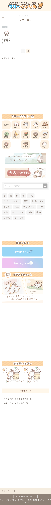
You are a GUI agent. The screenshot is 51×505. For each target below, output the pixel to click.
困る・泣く (38, 201)
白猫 (30, 212)
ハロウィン (29, 206)
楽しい (6, 206)
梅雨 (30, 195)
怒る (16, 206)
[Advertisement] (25, 84)
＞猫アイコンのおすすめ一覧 (16, 403)
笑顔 (26, 201)
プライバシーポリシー (23, 496)
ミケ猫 (6, 217)
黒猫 (38, 212)
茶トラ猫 (19, 217)
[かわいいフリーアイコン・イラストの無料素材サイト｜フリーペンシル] (25, 8)
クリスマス (18, 212)
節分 (5, 212)
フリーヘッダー (11, 201)
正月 (41, 206)
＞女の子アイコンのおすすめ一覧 (18, 398)
